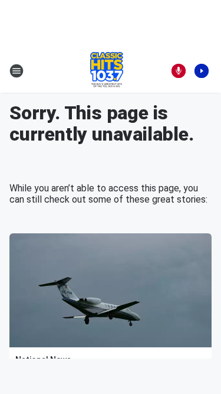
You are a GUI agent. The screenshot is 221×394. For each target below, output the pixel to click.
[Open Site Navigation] (16, 71)
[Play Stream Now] (201, 71)
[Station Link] (106, 71)
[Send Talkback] (178, 71)
